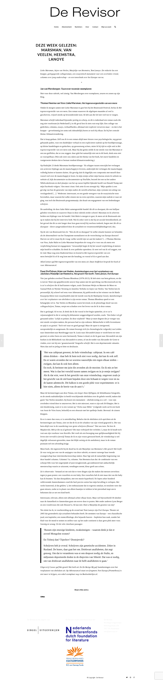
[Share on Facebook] (40, 596)
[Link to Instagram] (130, 677)
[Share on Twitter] (42, 596)
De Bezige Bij (88, 567)
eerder (88, 213)
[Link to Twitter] (127, 677)
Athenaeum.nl (50, 265)
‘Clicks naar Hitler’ (84, 407)
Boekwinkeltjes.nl (89, 574)
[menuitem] (56, 27)
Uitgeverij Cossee (47, 567)
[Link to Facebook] (134, 677)
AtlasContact (45, 262)
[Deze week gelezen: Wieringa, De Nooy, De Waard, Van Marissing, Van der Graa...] (2, 340)
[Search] (114, 27)
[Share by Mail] (44, 596)
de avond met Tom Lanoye (83, 510)
